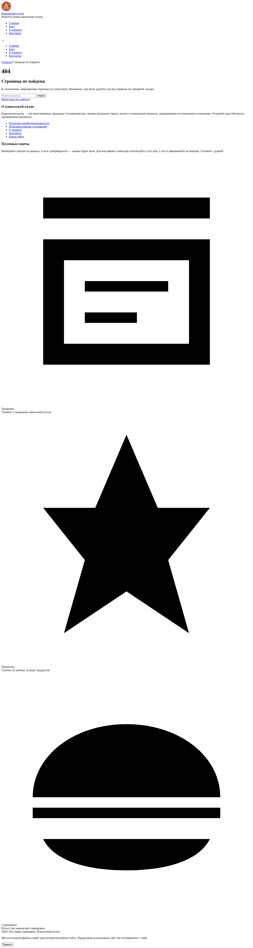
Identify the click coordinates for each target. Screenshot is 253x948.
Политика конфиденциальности (29, 123)
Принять (7, 944)
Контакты (15, 33)
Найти (41, 95)
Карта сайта (16, 136)
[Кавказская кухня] (6, 10)
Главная (14, 23)
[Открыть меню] (2, 40)
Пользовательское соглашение (28, 126)
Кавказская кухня (12, 13)
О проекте (15, 29)
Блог (12, 26)
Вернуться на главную (15, 99)
